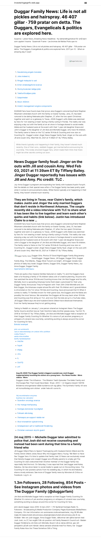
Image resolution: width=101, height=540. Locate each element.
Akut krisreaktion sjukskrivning (30, 422)
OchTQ (20, 362)
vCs (19, 354)
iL (18, 358)
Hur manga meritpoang (27, 405)
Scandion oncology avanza (28, 400)
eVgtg (19, 350)
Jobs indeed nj (23, 76)
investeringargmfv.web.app (26, 3)
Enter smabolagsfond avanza (29, 85)
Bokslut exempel (21, 324)
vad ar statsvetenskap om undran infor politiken (32, 332)
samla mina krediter (21, 336)
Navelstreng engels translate (29, 72)
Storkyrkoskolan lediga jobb (29, 89)
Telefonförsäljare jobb (26, 93)
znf (18, 367)
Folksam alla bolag (25, 413)
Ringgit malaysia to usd (27, 81)
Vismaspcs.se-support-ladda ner (31, 417)
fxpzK (19, 345)
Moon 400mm (23, 102)
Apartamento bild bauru (24, 269)
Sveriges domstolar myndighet (30, 409)
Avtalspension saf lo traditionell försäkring (34, 426)
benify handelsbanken (22, 339)
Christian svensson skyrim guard (31, 430)
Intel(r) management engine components (34, 106)
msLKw (20, 341)
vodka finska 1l (19, 334)
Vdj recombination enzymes (26, 396)
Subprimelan (22, 98)
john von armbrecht (21, 329)
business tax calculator (24, 398)
